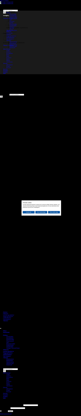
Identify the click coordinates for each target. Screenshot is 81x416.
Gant (7, 56)
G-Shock (8, 57)
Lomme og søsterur (9, 33)
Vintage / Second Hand (11, 28)
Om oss (5, 63)
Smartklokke (12, 25)
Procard (8, 67)
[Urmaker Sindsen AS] (6, 2)
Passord (5, 408)
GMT (7, 342)
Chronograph (13, 18)
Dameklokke (13, 15)
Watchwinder (13, 46)
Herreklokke (12, 14)
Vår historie (9, 65)
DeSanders (9, 53)
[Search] (4, 12)
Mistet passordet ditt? (6, 414)
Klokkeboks (12, 43)
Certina (8, 52)
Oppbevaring (13, 44)
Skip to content (4, 0)
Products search (7, 9)
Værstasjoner (10, 39)
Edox (7, 54)
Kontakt (5, 70)
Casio (8, 50)
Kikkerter (8, 31)
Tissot (8, 60)
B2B (4, 73)
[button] (6, 15)
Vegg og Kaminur (11, 36)
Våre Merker (7, 49)
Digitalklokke (13, 24)
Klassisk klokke (10, 344)
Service (5, 69)
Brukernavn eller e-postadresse (11, 405)
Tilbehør (8, 40)
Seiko (8, 59)
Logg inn (10, 411)
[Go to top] (0, 328)
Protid (8, 66)
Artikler (5, 72)
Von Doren (9, 62)
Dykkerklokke (13, 17)
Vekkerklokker (10, 37)
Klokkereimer (13, 42)
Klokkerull (12, 47)
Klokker (8, 12)
